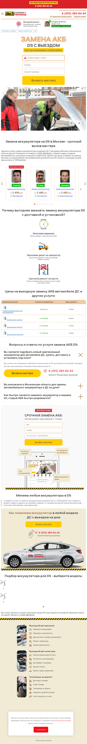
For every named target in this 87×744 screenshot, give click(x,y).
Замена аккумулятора (25, 31)
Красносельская (66, 196)
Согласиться (41, 730)
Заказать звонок (80, 16)
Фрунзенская (17, 196)
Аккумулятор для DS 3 (14, 327)
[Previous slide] (72, 123)
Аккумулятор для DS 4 (14, 320)
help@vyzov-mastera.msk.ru (62, 16)
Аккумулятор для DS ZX (15, 334)
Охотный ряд (42, 196)
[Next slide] (79, 123)
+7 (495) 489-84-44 (43, 153)
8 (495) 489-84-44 (43, 6)
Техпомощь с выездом (9, 31)
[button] (34, 204)
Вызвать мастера (43, 80)
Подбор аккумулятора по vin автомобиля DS (13, 311)
